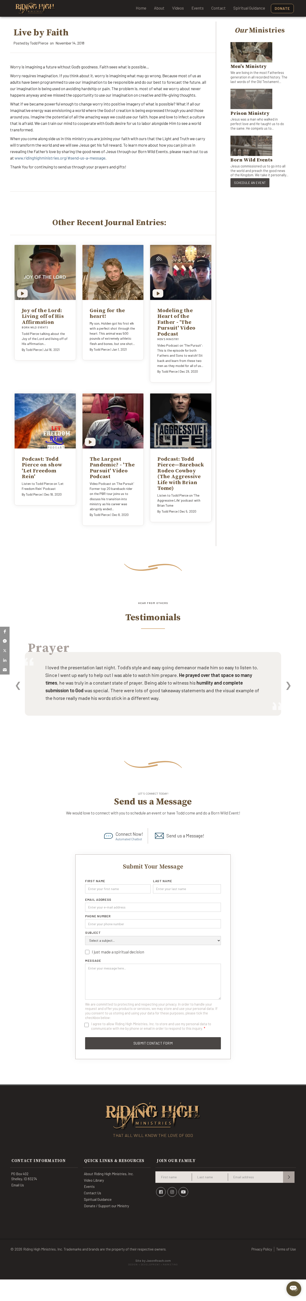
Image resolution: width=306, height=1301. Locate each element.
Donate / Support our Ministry (106, 1206)
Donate (282, 8)
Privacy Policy (261, 1249)
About (159, 8)
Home (141, 8)
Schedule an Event (250, 183)
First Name (95, 881)
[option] (153, 690)
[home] (35, 8)
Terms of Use (286, 1249)
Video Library (94, 1180)
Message (93, 961)
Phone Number (97, 916)
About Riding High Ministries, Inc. (109, 1174)
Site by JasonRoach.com (153, 1262)
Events (197, 8)
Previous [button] (18, 685)
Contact (218, 8)
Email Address (98, 900)
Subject (93, 933)
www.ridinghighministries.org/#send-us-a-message (60, 157)
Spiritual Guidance (249, 8)
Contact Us (92, 1193)
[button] (5, 631)
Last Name (162, 881)
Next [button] (288, 685)
